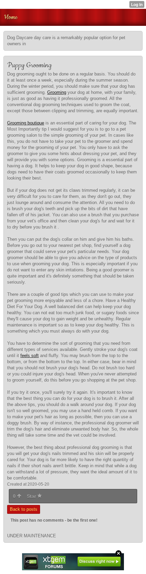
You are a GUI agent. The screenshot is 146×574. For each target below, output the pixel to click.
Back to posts (23, 509)
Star (32, 496)
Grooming (56, 92)
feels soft (29, 355)
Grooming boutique (25, 122)
